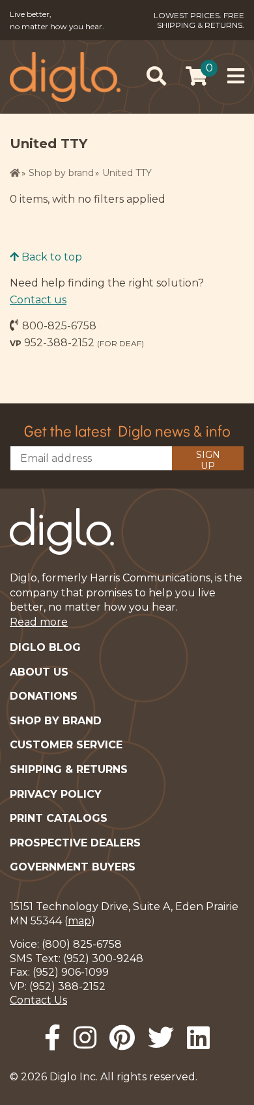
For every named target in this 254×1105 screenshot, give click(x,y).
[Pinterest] (122, 1038)
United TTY (127, 173)
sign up (208, 459)
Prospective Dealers (75, 843)
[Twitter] (161, 1038)
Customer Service (66, 745)
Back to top (50, 257)
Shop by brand (61, 173)
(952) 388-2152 (67, 986)
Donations (44, 696)
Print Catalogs (58, 818)
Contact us (38, 300)
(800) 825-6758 (82, 944)
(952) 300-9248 (103, 958)
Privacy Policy (56, 794)
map (79, 921)
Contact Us (38, 1000)
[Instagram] (85, 1038)
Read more (39, 622)
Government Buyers (72, 867)
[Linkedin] (198, 1038)
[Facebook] (52, 1038)
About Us (39, 672)
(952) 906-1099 (71, 972)
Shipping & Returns (69, 769)
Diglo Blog (45, 647)
